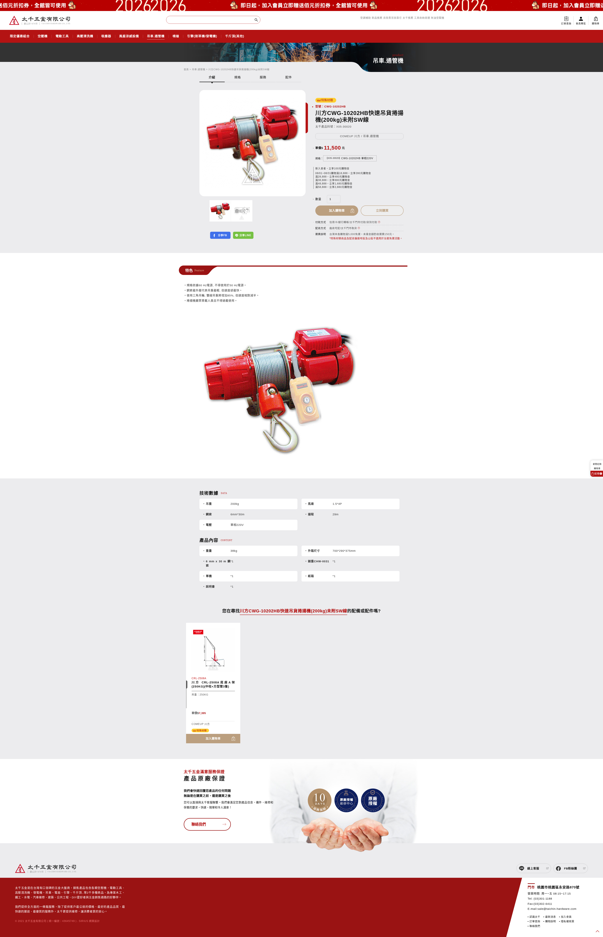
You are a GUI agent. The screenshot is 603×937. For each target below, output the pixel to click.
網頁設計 (94, 921)
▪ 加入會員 (565, 916)
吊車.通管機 (156, 36)
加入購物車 (337, 210)
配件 (288, 77)
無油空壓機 (437, 17)
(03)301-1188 (543, 898)
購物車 (595, 21)
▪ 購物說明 (549, 921)
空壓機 (43, 36)
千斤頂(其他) (234, 36)
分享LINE (245, 235)
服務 (263, 77)
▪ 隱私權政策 (566, 921)
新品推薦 (377, 17)
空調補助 (365, 17)
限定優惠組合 (20, 36)
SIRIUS (83, 921)
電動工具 (62, 36)
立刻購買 (382, 210)
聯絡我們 (198, 824)
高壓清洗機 (85, 36)
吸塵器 (106, 36)
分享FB (222, 235)
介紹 (212, 77)
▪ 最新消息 (549, 916)
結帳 (598, 473)
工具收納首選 (422, 17)
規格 (237, 77)
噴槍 (176, 36)
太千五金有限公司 (39, 20)
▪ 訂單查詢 (534, 921)
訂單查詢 (566, 23)
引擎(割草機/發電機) (202, 36)
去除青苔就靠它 (392, 17)
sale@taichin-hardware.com (557, 908)
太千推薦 (408, 17)
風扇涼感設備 (129, 36)
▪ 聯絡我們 (534, 926)
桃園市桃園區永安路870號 (558, 887)
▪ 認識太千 (534, 916)
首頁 (186, 69)
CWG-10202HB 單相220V (349, 158)
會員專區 (581, 23)
